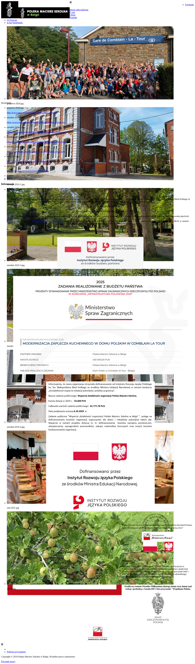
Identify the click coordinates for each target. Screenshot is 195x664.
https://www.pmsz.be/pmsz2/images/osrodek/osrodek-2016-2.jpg (36, 142)
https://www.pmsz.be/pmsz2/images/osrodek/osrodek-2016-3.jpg (36, 132)
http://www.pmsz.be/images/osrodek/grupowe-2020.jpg (32, 112)
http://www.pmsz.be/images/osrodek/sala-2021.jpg (29, 161)
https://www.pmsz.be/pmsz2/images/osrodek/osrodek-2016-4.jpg (36, 151)
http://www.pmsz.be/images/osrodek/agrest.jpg (28, 171)
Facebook (189, 4)
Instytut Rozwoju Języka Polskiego (48, 221)
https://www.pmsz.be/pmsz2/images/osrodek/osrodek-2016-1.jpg (36, 122)
